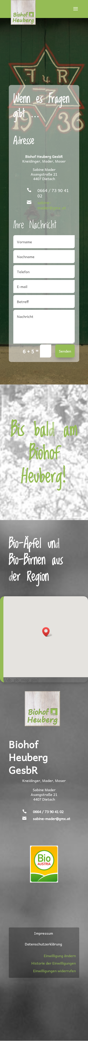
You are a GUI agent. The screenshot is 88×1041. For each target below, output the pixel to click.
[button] (47, 632)
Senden (65, 351)
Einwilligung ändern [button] (60, 955)
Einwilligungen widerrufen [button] (54, 971)
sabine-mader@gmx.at (51, 205)
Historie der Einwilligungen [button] (53, 963)
